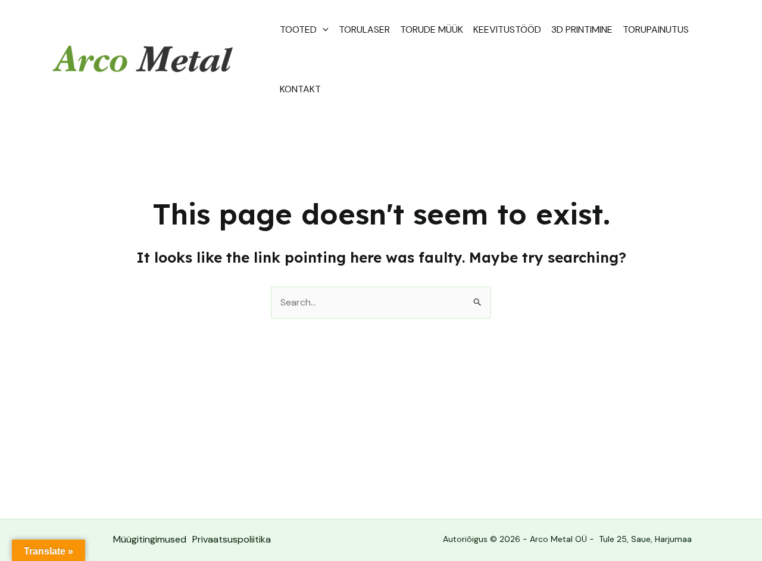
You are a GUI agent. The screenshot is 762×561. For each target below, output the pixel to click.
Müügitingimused (149, 539)
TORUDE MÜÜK (431, 29)
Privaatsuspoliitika (231, 539)
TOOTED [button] (298, 29)
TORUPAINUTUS (656, 29)
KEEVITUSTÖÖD (507, 29)
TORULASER (364, 29)
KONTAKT (300, 89)
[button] (323, 30)
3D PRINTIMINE (582, 29)
